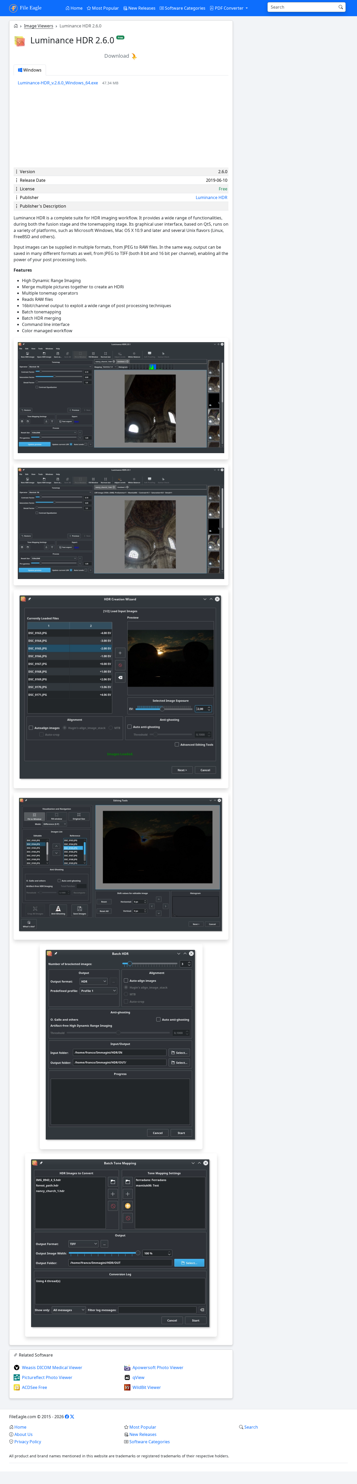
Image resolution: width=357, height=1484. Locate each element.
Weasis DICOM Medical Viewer (52, 1367)
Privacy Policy (27, 1442)
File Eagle (30, 7)
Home (76, 8)
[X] (72, 1416)
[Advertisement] (121, 126)
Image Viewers (38, 26)
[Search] (340, 7)
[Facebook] (67, 1416)
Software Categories (184, 8)
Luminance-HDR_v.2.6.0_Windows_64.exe (58, 83)
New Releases (141, 8)
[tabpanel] (123, 83)
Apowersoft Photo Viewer (158, 1367)
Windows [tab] (32, 70)
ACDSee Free (34, 1387)
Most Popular (105, 8)
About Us (23, 1434)
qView (139, 1377)
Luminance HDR (211, 197)
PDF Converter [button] (229, 8)
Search (251, 1427)
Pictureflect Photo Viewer (47, 1377)
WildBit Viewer (147, 1387)
